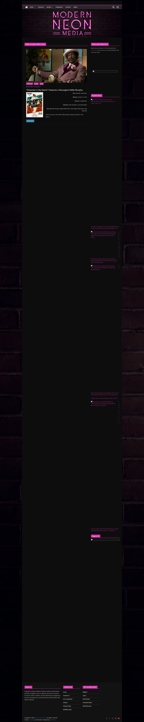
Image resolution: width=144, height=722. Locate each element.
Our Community (67, 699)
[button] (34, 7)
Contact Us (66, 695)
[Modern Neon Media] (26, 7)
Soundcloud (94, 50)
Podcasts (41, 7)
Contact (68, 7)
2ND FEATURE (29, 83)
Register (85, 692)
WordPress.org (87, 706)
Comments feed (87, 702)
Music (32, 7)
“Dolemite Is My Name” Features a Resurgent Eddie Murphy (54, 90)
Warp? (75, 7)
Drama (41, 83)
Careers (65, 702)
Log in (84, 695)
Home (65, 692)
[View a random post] (118, 7)
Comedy (36, 83)
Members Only (67, 709)
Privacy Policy (67, 706)
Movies (49, 7)
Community (59, 7)
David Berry (37, 86)
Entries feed (86, 699)
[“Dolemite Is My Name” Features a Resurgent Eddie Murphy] (56, 66)
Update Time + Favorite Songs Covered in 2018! (104, 398)
